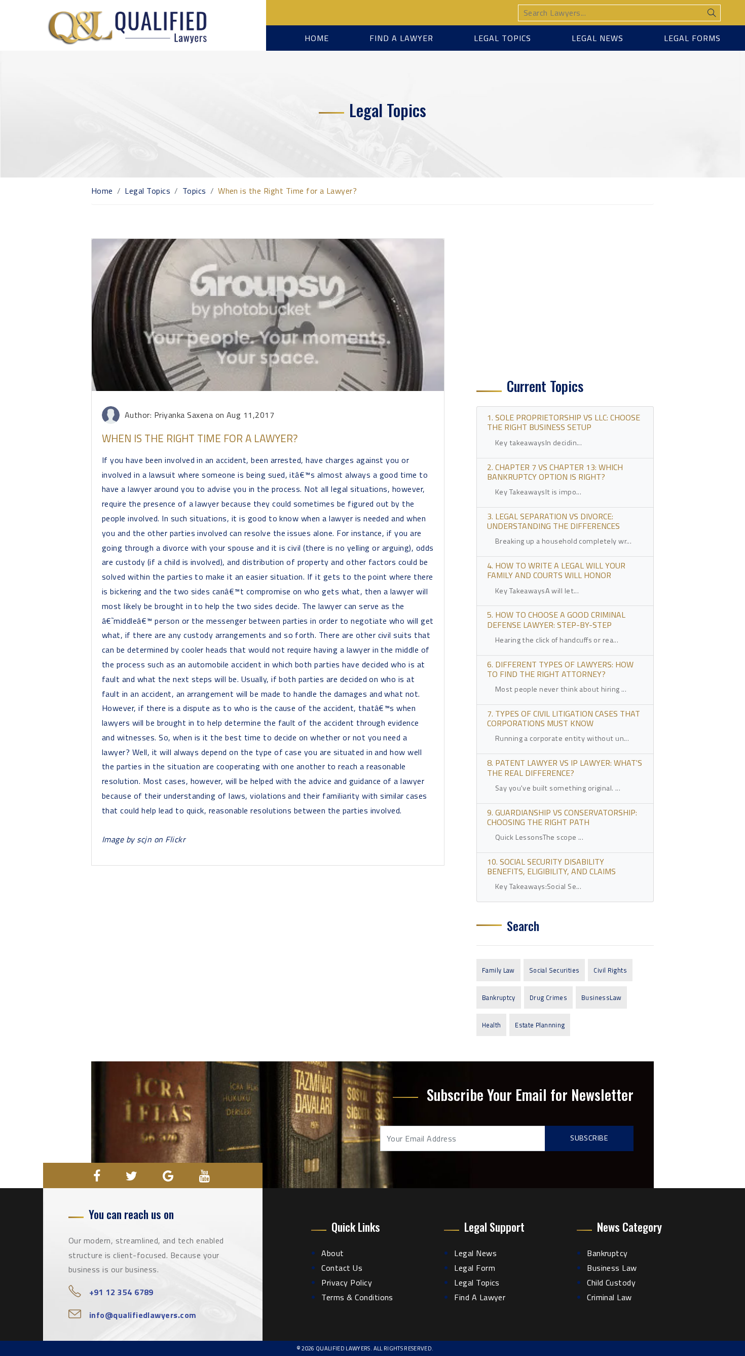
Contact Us (341, 1268)
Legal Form (474, 1268)
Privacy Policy (346, 1282)
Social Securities (554, 970)
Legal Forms (692, 38)
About (332, 1253)
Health (491, 1025)
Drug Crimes (548, 997)
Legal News (597, 38)
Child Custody (611, 1282)
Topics (194, 191)
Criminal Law (609, 1297)
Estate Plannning (540, 1025)
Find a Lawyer (401, 38)
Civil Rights (610, 970)
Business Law (612, 1268)
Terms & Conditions (357, 1297)
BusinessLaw (601, 997)
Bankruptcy (498, 997)
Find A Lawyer (479, 1297)
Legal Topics (502, 38)
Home (317, 38)
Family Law (498, 970)
